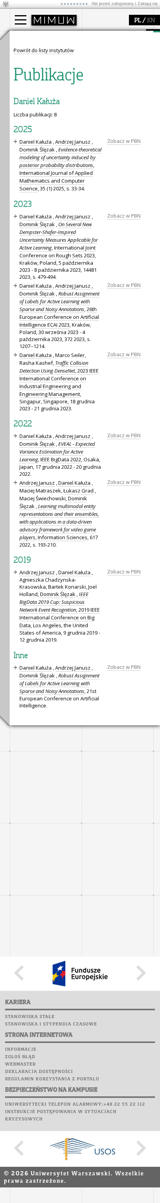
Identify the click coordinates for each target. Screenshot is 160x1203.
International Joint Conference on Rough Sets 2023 (57, 251)
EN (151, 21)
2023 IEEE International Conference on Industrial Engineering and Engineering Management (59, 382)
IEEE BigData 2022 (60, 459)
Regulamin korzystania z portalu (52, 1079)
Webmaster (20, 1064)
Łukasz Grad (78, 490)
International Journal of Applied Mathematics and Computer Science (56, 180)
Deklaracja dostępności (39, 1071)
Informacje (21, 1049)
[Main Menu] (20, 20)
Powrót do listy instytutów (44, 50)
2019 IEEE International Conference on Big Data (59, 617)
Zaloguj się (147, 3)
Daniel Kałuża (35, 141)
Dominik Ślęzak (37, 149)
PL (137, 21)
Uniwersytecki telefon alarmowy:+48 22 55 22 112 (75, 1104)
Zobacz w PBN (124, 140)
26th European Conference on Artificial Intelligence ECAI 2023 (59, 317)
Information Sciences (62, 537)
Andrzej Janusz (72, 141)
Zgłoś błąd (20, 1057)
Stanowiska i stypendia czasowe (51, 1024)
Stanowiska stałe (30, 1017)
